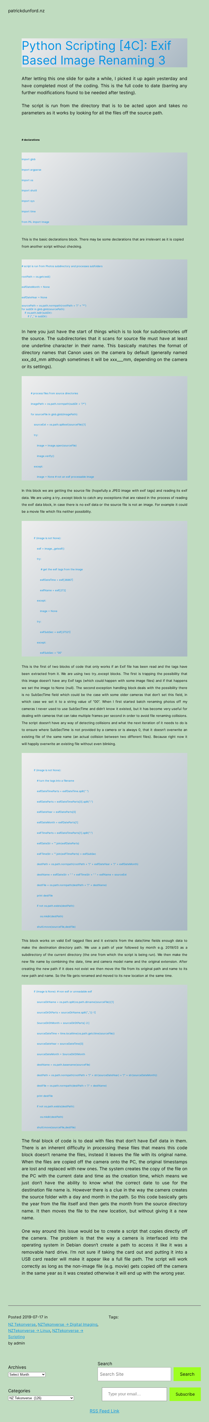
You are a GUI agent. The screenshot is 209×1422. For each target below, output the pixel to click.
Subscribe (185, 1394)
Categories (19, 1390)
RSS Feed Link (104, 1411)
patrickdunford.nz (26, 10)
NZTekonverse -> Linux (29, 1330)
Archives (17, 1367)
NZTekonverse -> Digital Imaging (67, 1324)
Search (105, 1363)
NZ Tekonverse (22, 1324)
